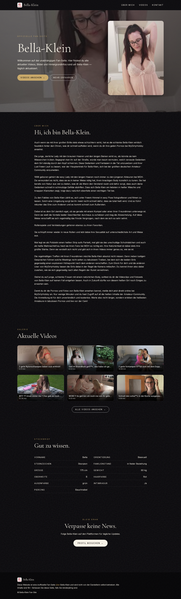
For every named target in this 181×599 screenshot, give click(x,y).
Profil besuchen (90, 543)
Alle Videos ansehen (90, 409)
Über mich (128, 5)
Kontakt (158, 5)
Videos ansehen (33, 77)
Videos (143, 5)
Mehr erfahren (63, 77)
